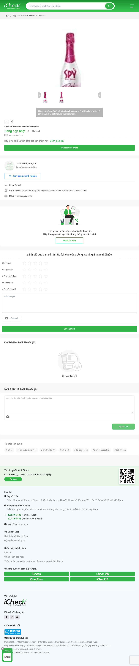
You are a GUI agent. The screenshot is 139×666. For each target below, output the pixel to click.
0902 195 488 (14, 515)
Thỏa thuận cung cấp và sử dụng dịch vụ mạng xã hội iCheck (33, 561)
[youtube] (17, 617)
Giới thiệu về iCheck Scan (16, 536)
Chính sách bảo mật (14, 557)
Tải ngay (13, 479)
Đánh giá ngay (57, 141)
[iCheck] (36, 574)
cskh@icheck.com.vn (18, 524)
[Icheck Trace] (36, 579)
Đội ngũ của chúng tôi (14, 540)
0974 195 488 (14, 518)
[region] (69, 53)
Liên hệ (7, 552)
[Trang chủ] (12, 6)
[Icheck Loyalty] (102, 579)
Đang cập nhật (15, 185)
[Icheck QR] (102, 574)
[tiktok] (12, 617)
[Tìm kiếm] (109, 6)
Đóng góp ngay (69, 240)
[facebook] (6, 617)
